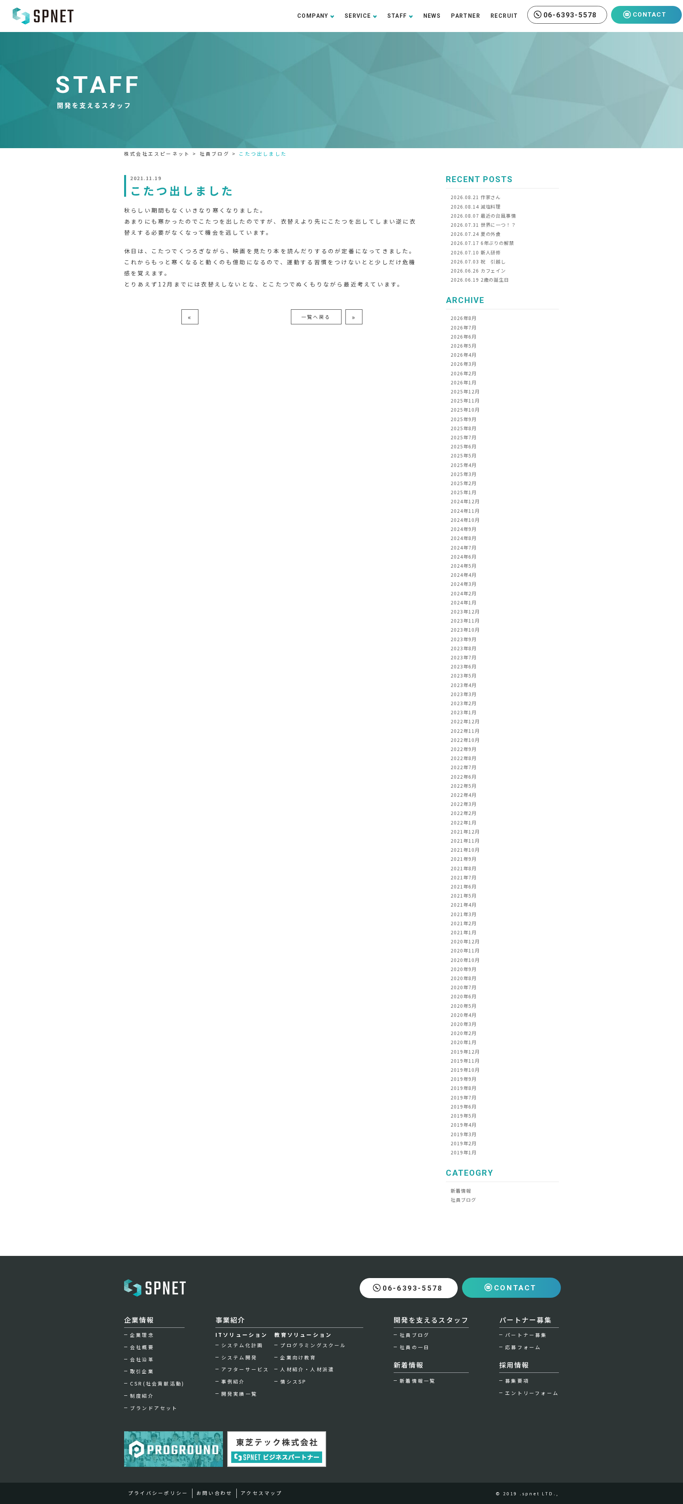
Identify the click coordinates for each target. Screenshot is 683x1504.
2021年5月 (464, 895)
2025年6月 (464, 446)
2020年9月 (464, 969)
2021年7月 (464, 877)
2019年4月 (464, 1124)
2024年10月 (465, 519)
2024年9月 (464, 528)
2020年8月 (464, 978)
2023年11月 (465, 620)
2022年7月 (464, 767)
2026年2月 (464, 373)
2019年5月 (464, 1115)
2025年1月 (464, 492)
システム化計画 (242, 1345)
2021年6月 (464, 886)
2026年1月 (464, 382)
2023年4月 (464, 684)
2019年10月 (465, 1069)
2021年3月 (464, 914)
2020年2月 (464, 1033)
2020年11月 (465, 950)
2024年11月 (465, 510)
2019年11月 (465, 1060)
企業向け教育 (298, 1357)
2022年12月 (465, 721)
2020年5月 (464, 1005)
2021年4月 (464, 904)
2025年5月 (464, 455)
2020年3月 (464, 1023)
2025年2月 (464, 483)
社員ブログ (463, 1199)
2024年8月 (464, 538)
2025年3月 (464, 474)
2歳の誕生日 (480, 279)
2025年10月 (465, 409)
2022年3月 (464, 803)
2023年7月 (464, 657)
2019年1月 (464, 1152)
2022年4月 (464, 794)
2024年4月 (464, 574)
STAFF (397, 16)
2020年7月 (464, 987)
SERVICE (358, 16)
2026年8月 (464, 317)
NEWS (432, 16)
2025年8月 (464, 428)
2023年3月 (464, 694)
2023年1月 (464, 712)
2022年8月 (464, 758)
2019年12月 (465, 1051)
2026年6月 (464, 336)
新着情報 (461, 1190)
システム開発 (239, 1357)
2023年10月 (465, 629)
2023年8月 (464, 648)
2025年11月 (465, 400)
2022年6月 (464, 776)
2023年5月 (464, 675)
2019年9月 (464, 1078)
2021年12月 (465, 831)
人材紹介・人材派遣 (307, 1369)
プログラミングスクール (313, 1345)
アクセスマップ (261, 1492)
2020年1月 (464, 1042)
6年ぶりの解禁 (482, 242)
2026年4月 (464, 354)
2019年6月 (464, 1106)
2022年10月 (465, 739)
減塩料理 (476, 206)
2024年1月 (464, 602)
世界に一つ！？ (483, 224)
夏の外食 (476, 233)
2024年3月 (464, 583)
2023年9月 (464, 639)
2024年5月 (464, 565)
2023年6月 (464, 666)
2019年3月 (464, 1134)
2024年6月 (464, 556)
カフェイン (478, 270)
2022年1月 (464, 822)
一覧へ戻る (316, 316)
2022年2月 (464, 812)
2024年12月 (465, 501)
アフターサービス (245, 1369)
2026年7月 (464, 327)
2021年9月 (464, 858)
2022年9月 (464, 748)
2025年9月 (464, 419)
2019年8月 (464, 1087)
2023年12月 (465, 611)
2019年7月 (464, 1097)
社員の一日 (415, 1347)
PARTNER (465, 16)
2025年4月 (464, 464)
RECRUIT (504, 16)
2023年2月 (464, 703)
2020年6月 (464, 996)
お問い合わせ (214, 1492)
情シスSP (293, 1381)
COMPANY (312, 16)
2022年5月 (464, 785)
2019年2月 (464, 1143)
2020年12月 (465, 941)
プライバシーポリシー (158, 1492)
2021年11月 (465, 840)
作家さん (476, 197)
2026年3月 (464, 363)
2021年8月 (464, 868)
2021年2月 (464, 923)
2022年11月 (465, 730)
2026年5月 (464, 345)
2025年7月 (464, 437)
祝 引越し (478, 261)
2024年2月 (464, 593)
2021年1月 (464, 932)
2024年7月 (464, 547)
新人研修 (476, 252)
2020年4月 (464, 1014)
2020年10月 (465, 959)
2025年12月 (465, 391)
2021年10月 (465, 849)
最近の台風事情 (483, 215)
